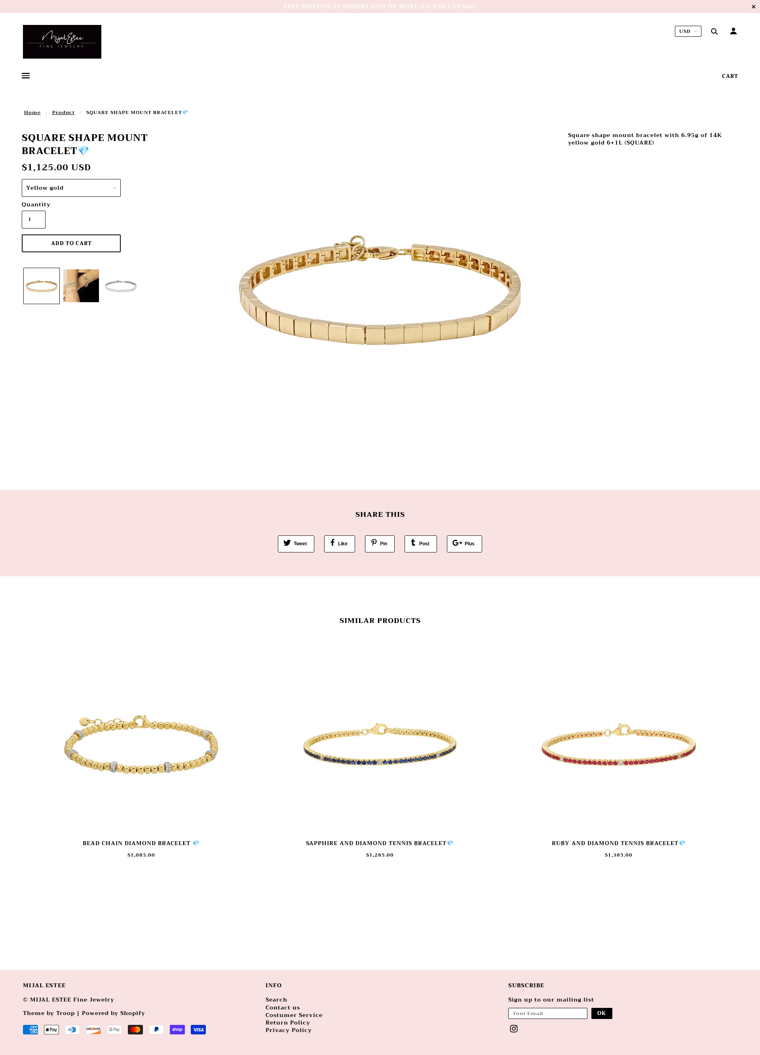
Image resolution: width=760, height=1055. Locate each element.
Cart (730, 76)
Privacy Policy (289, 1030)
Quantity (34, 204)
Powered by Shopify (113, 1013)
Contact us (283, 1007)
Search (276, 999)
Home (32, 112)
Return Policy (288, 1022)
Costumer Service (294, 1015)
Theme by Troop (49, 1013)
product (63, 112)
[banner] (62, 42)
